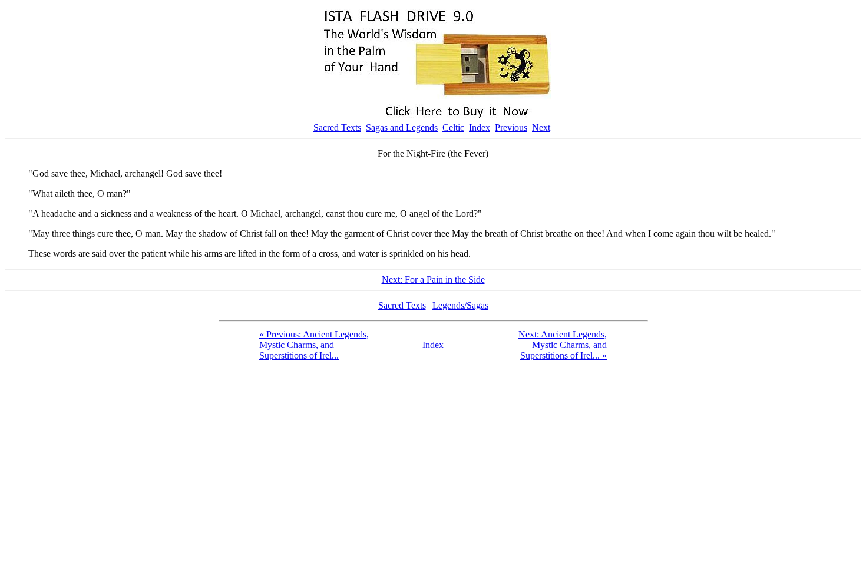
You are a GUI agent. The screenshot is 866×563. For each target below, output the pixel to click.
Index (479, 127)
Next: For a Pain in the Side (433, 279)
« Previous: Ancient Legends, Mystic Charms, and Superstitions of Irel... (314, 344)
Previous (511, 127)
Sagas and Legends (402, 127)
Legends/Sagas (460, 305)
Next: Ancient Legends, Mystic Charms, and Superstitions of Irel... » (562, 344)
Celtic (453, 127)
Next (541, 127)
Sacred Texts (337, 127)
